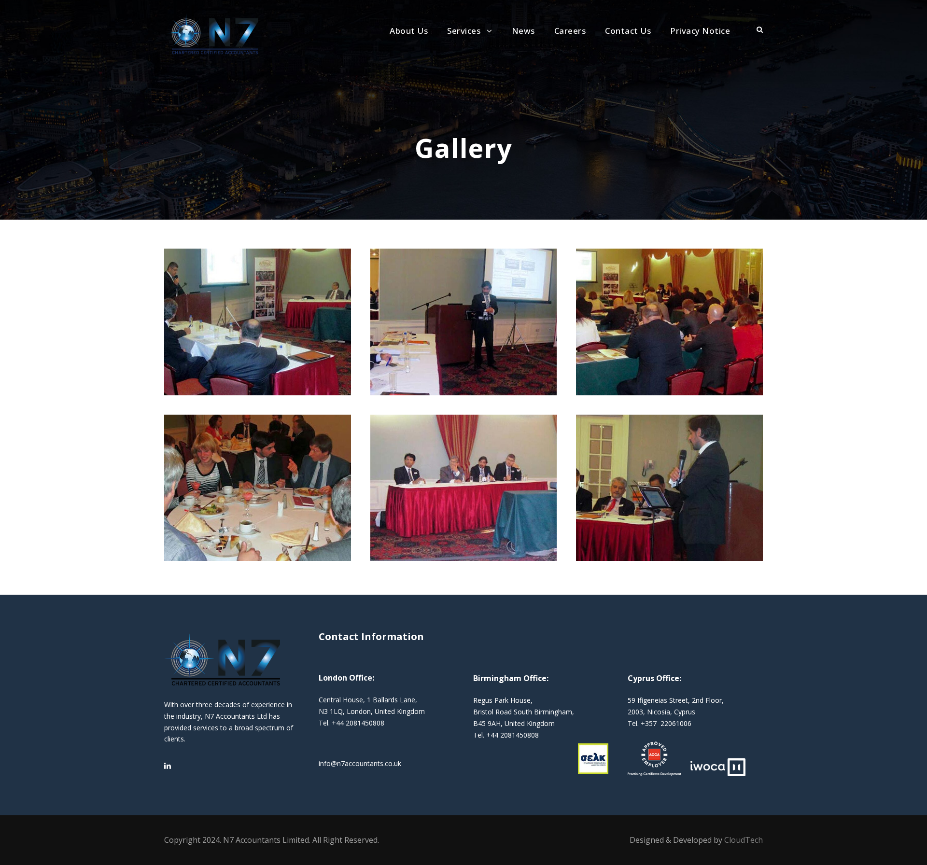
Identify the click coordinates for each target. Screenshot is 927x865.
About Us (409, 30)
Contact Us (628, 30)
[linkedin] (167, 765)
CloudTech (743, 840)
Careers (570, 30)
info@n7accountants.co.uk (360, 763)
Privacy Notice (700, 30)
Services (463, 30)
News (523, 30)
